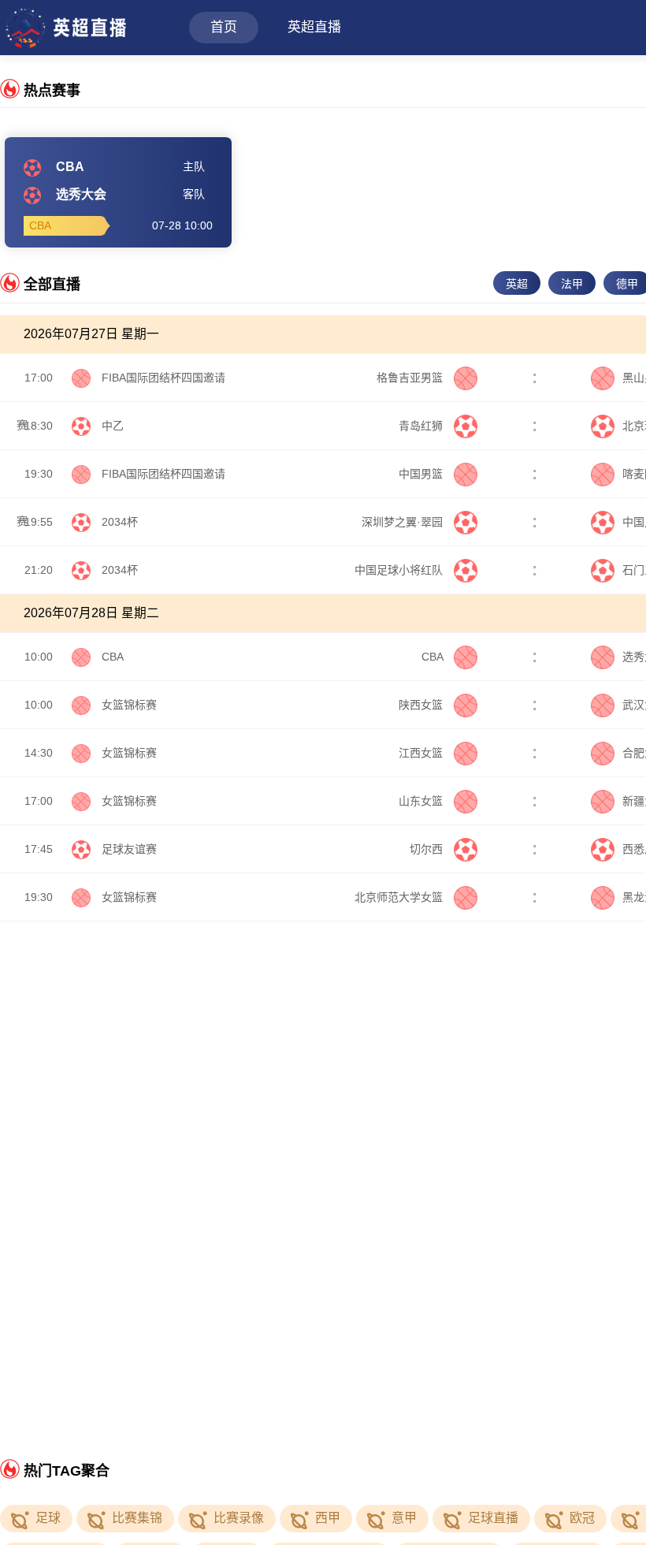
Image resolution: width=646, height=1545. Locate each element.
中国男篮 (422, 473)
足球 (48, 1518)
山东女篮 (422, 801)
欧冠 (582, 1518)
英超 (517, 283)
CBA (113, 656)
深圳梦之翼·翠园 (404, 522)
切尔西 (428, 849)
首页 (223, 27)
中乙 (113, 425)
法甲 (572, 283)
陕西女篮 (422, 704)
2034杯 (120, 522)
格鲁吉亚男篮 (411, 377)
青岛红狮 (422, 425)
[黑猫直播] (64, 25)
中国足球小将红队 (400, 570)
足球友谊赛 (129, 849)
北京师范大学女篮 (400, 897)
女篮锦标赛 (129, 704)
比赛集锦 (137, 1518)
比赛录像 (238, 1518)
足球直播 (493, 1518)
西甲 (327, 1518)
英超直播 (314, 27)
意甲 (404, 1518)
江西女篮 (422, 752)
